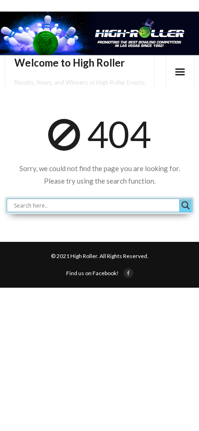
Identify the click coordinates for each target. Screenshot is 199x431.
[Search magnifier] (185, 205)
